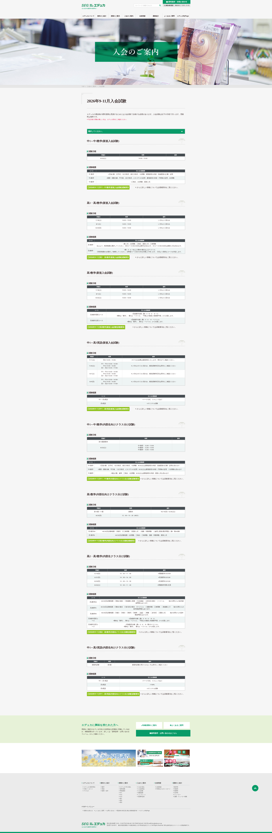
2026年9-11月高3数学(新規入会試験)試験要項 (106, 327)
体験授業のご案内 (150, 725)
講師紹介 (156, 16)
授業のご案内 (115, 16)
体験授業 (140, 792)
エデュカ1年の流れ (125, 787)
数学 (103, 787)
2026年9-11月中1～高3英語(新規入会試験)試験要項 (109, 409)
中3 (121, 796)
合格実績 (142, 16)
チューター (177, 794)
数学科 (176, 787)
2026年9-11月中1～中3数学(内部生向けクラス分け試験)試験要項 (114, 479)
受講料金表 (141, 796)
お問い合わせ (110, 810)
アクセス (86, 791)
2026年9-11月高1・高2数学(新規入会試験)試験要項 (109, 257)
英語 (103, 789)
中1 (121, 792)
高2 (121, 800)
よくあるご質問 (169, 16)
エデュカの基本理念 (89, 787)
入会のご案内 (128, 16)
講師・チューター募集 (180, 796)
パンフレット (142, 794)
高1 (121, 798)
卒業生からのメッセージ (163, 789)
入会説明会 (141, 789)
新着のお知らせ (88, 810)
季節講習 (122, 791)
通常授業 (122, 789)
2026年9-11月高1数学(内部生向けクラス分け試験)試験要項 (112, 541)
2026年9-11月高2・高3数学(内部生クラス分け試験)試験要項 (112, 632)
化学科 (176, 792)
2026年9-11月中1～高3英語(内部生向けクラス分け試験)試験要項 (114, 694)
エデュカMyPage (183, 16)
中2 (121, 794)
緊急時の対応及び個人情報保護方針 (127, 810)
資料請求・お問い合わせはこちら (164, 733)
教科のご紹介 (101, 16)
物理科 (176, 791)
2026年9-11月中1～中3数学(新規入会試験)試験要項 (109, 187)
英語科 (176, 789)
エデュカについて (88, 16)
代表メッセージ (88, 789)
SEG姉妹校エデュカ (93, 5)
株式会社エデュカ (93, 825)
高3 (121, 802)
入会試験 (140, 791)
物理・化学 (105, 791)
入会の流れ (141, 787)
